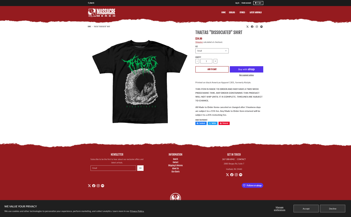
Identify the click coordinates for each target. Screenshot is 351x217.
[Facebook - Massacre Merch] (252, 26)
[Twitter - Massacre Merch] (247, 26)
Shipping (199, 42)
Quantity (198, 57)
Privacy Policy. (137, 211)
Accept (306, 208)
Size (196, 47)
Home (89, 27)
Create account (246, 3)
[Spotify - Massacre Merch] (261, 26)
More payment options (246, 75)
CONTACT (241, 159)
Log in (237, 3)
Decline (332, 208)
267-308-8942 (228, 159)
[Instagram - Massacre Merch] (257, 26)
